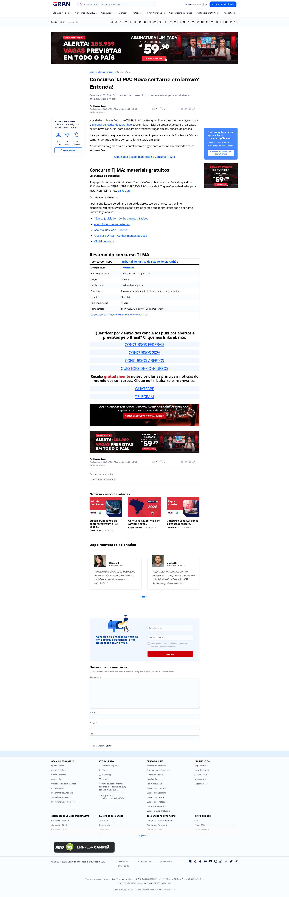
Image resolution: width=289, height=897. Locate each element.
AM (121, 22)
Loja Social (56, 779)
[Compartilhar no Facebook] (181, 108)
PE (184, 22)
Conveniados (57, 788)
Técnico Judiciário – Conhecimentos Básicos (121, 218)
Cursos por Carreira (156, 793)
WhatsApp (106, 775)
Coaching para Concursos (159, 770)
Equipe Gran (99, 106)
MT (170, 22)
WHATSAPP (144, 388)
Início (92, 72)
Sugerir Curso (201, 784)
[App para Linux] (195, 862)
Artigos (137, 13)
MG (159, 22)
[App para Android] (205, 862)
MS (165, 22)
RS (217, 22)
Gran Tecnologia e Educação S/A (125, 879)
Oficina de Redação (156, 806)
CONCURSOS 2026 (144, 352)
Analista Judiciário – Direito (110, 230)
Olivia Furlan (95, 530)
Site (91, 734)
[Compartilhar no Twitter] (185, 108)
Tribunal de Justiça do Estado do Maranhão (150, 261)
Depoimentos (201, 766)
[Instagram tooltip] (215, 862)
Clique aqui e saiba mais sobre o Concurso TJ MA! (144, 156)
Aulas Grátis (200, 779)
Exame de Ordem (155, 775)
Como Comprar (58, 775)
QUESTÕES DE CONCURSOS (144, 368)
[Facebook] (225, 862)
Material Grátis (201, 770)
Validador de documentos (63, 784)
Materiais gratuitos (207, 13)
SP (231, 22)
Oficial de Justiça (104, 241)
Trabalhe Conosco (59, 797)
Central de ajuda (109, 766)
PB (180, 22)
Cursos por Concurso (157, 788)
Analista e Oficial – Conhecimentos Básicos (120, 235)
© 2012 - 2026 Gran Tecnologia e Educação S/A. (78, 862)
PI (188, 22)
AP (126, 22)
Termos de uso (144, 862)
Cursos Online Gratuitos (158, 811)
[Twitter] (231, 862)
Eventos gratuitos (197, 4)
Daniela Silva (173, 527)
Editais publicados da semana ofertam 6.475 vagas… (104, 523)
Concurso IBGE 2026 (86, 13)
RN (202, 22)
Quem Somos (57, 766)
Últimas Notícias (62, 13)
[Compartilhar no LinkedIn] (189, 108)
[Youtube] (210, 862)
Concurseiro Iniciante (180, 13)
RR (212, 22)
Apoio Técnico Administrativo (112, 224)
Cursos (122, 13)
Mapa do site (166, 862)
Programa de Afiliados (62, 793)
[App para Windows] (190, 862)
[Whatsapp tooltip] (220, 862)
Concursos (106, 13)
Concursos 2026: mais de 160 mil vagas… (144, 522)
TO (235, 22)
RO (207, 22)
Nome (93, 712)
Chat (103, 770)
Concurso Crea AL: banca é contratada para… (182, 522)
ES (145, 22)
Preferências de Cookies (63, 802)
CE (135, 22)
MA (154, 22)
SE (226, 22)
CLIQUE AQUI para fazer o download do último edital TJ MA (119, 314)
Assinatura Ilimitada (223, 4)
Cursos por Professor (157, 802)
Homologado (127, 267)
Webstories (230, 13)
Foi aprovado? (112, 796)
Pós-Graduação (154, 784)
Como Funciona (58, 770)
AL (116, 22)
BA (131, 22)
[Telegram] (236, 862)
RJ (198, 22)
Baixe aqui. (124, 190)
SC (221, 22)
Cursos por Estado (156, 797)
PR (193, 22)
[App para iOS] (200, 862)
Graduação (152, 779)
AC (112, 22)
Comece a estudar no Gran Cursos (144, 416)
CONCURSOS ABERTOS (144, 360)
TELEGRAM (144, 396)
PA (175, 22)
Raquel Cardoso (135, 527)
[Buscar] (81, 5)
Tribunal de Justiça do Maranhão (111, 124)
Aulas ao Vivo (200, 775)
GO (149, 22)
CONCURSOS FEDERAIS (144, 344)
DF (140, 22)
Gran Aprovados (156, 13)
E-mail (93, 723)
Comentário (96, 677)
